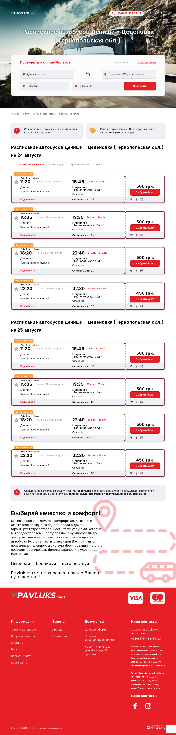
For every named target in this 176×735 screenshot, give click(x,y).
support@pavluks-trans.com (145, 631)
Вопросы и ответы (23, 636)
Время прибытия (80, 164)
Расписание (60, 636)
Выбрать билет (145, 192)
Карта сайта (19, 662)
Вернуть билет (21, 656)
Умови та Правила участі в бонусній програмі (97, 650)
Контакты (17, 643)
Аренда (57, 629)
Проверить (140, 86)
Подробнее (26, 199)
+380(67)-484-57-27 (128, 13)
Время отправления (31, 164)
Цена (99, 164)
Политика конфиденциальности (99, 638)
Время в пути (56, 164)
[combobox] (48, 74)
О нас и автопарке (23, 629)
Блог (14, 649)
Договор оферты (96, 629)
